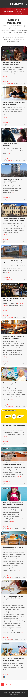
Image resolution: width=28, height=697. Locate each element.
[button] (26, 4)
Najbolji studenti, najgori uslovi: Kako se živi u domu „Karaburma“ (13, 181)
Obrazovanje (5, 48)
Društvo (19, 11)
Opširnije (5, 81)
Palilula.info (11, 83)
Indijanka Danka (9, 677)
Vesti (24, 9)
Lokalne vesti (5, 129)
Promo (11, 48)
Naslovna (18, 9)
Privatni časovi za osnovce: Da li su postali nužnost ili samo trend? (13, 598)
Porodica (20, 129)
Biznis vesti (5, 410)
